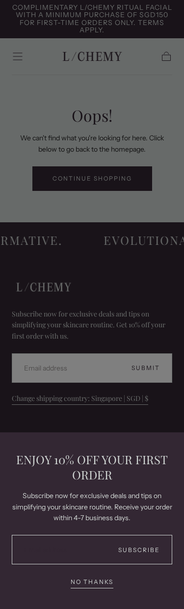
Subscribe (139, 550)
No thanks (92, 581)
